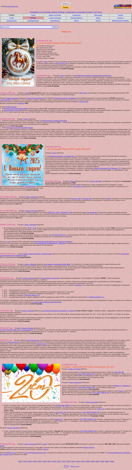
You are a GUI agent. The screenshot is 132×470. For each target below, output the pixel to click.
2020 (34, 461)
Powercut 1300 (76, 198)
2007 (97, 461)
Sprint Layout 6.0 (89, 447)
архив (45, 444)
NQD (29, 228)
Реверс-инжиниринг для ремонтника (62, 156)
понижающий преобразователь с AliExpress (51, 243)
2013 (68, 461)
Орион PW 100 (119, 372)
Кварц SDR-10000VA (63, 405)
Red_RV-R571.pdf (61, 63)
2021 (29, 461)
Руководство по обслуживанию (65, 98)
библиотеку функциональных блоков (16, 108)
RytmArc (33, 18)
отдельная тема (83, 101)
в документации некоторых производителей (46, 302)
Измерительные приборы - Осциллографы (38, 254)
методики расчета (13, 342)
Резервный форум (76, 18)
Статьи (33, 15)
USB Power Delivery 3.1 (96, 297)
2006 (102, 461)
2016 (54, 461)
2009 (87, 461)
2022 (25, 461)
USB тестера (83, 93)
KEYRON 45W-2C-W (59, 235)
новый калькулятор (33, 340)
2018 (44, 461)
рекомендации (41, 344)
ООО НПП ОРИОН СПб (86, 374)
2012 (73, 461)
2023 (20, 461)
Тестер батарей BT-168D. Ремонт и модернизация (16, 330)
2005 (107, 461)
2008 (92, 461)
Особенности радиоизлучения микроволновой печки (93, 75)
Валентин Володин (11, 6)
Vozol (34, 228)
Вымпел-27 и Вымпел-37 (122, 386)
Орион (120, 391)
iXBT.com (100, 409)
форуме (21, 103)
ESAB (108, 198)
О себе (11, 18)
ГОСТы (98, 20)
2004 (111, 461)
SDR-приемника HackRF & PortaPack (54, 121)
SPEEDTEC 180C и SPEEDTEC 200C (60, 212)
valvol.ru (45, 449)
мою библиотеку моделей (12, 110)
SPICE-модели (11, 107)
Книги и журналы (55, 15)
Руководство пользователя (35, 98)
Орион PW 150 (61, 412)
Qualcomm (78, 285)
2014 (63, 461)
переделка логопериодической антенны (19, 127)
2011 (78, 461)
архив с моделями (96, 181)
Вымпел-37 (59, 419)
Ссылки (120, 15)
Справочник (76, 15)
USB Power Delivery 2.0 (31, 295)
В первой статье (30, 186)
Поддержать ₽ (66, 3)
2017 (49, 461)
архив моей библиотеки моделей (35, 452)
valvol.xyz (120, 18)
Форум (76, 20)
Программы (98, 15)
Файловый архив (33, 20)
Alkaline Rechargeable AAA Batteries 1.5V (107, 168)
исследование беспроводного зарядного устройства (58, 311)
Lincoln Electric (92, 212)
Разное (98, 18)
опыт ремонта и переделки (50, 278)
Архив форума (55, 20)
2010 (82, 461)
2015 (58, 461)
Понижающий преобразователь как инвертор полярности (53, 241)
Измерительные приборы (120, 20)
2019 (39, 461)
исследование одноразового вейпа (57, 264)
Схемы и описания (55, 18)
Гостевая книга (12, 20)
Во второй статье (78, 186)
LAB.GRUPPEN (5, 100)
